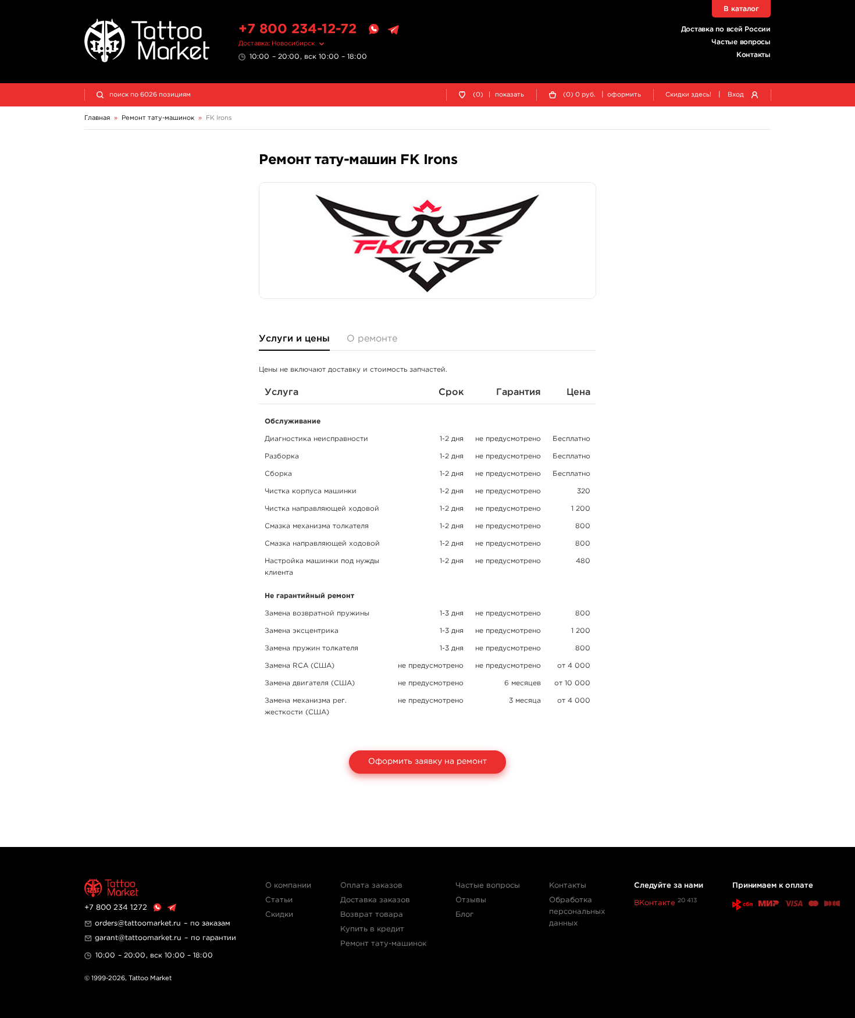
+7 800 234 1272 (115, 908)
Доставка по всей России (726, 29)
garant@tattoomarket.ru (138, 938)
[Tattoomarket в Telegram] (393, 29)
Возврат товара (371, 915)
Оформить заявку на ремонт (427, 761)
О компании (288, 885)
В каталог (741, 9)
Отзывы (470, 900)
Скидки (279, 915)
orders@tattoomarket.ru (138, 923)
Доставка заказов (375, 900)
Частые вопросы (741, 42)
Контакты (753, 55)
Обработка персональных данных (577, 912)
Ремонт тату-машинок (383, 944)
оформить (624, 95)
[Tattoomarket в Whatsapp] (373, 29)
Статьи (279, 900)
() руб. (579, 95)
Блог (464, 915)
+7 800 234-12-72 (297, 29)
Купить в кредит (372, 929)
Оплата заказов (371, 885)
